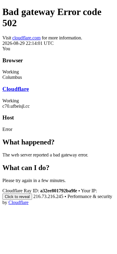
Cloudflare (15, 89)
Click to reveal (17, 196)
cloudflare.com (26, 37)
